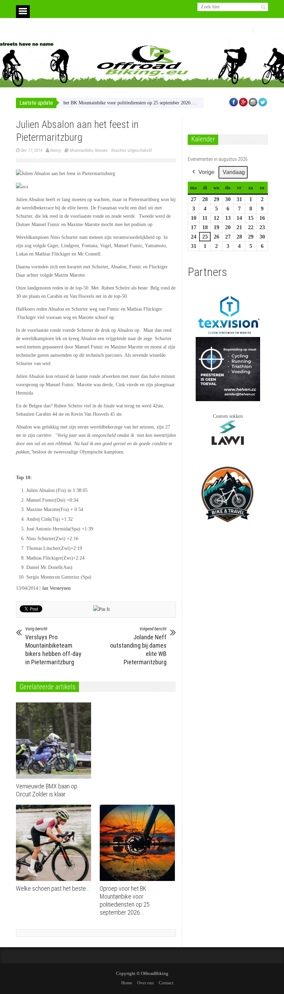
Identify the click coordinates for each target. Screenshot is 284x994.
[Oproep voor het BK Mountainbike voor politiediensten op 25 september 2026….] (139, 843)
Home (126, 982)
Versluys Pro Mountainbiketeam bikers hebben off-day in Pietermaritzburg (53, 646)
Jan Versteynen (56, 588)
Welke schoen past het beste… (52, 888)
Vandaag (234, 172)
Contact (166, 982)
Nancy (55, 150)
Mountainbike (81, 150)
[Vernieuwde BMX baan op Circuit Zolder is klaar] (55, 740)
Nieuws (101, 150)
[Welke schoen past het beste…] (55, 843)
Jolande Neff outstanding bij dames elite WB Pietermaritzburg (138, 646)
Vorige (206, 172)
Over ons (145, 982)
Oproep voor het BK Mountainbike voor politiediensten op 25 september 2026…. (101, 102)
